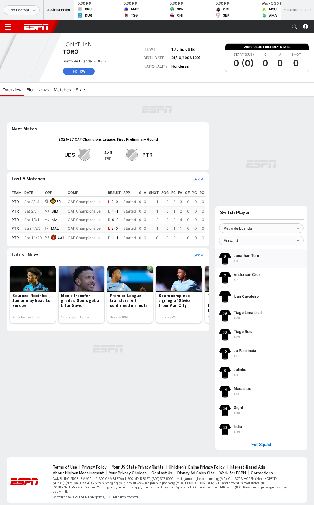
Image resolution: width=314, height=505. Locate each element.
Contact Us (161, 473)
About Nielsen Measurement (78, 473)
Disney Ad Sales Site (195, 473)
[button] (294, 26)
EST (60, 201)
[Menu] (8, 26)
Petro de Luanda (78, 61)
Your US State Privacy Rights (138, 467)
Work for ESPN (232, 473)
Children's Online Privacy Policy (197, 467)
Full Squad (261, 444)
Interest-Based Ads (247, 467)
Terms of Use (65, 467)
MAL (55, 219)
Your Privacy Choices (128, 473)
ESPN (36, 26)
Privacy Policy (94, 467)
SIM (55, 211)
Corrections (262, 473)
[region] (107, 216)
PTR (15, 201)
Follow (79, 71)
